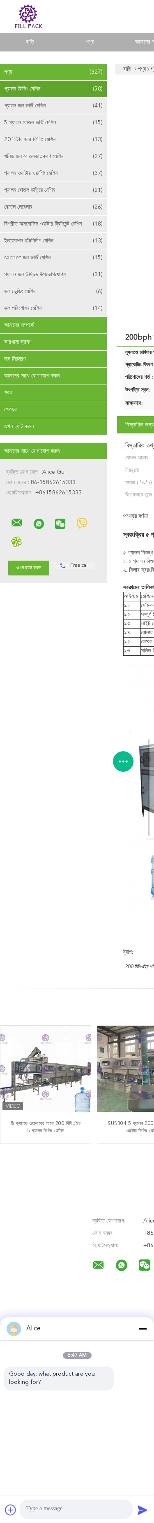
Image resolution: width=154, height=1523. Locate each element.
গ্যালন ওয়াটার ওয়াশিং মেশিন (53, 173)
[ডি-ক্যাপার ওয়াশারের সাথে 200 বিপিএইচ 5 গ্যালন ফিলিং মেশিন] (45, 1071)
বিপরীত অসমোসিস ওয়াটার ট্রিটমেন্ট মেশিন (53, 224)
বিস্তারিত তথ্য (139, 425)
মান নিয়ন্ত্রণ (14, 359)
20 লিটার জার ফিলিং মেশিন (53, 139)
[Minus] (142, 1329)
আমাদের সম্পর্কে (19, 325)
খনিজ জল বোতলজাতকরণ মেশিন (53, 156)
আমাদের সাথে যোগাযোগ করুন (32, 376)
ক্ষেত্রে (10, 409)
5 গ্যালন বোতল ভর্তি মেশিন (53, 123)
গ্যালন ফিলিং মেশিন (53, 89)
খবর (8, 393)
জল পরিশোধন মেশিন (53, 308)
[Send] (142, 1510)
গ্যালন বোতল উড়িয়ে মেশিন (53, 190)
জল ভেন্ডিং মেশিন (53, 291)
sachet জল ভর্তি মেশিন (53, 258)
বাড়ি (30, 42)
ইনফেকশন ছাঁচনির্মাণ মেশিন (53, 241)
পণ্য (90, 42)
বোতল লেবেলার (53, 207)
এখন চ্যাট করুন (19, 426)
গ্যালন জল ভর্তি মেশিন (53, 106)
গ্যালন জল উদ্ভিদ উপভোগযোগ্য (53, 274)
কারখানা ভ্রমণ (17, 342)
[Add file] (10, 1510)
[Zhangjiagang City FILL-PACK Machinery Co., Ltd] (17, 522)
